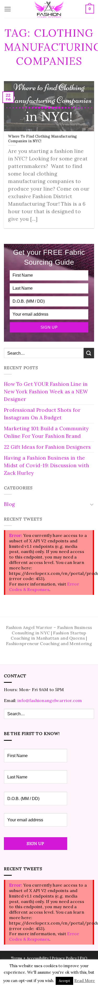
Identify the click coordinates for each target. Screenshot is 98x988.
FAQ (83, 958)
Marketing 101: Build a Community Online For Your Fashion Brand (46, 432)
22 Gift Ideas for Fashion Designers (47, 447)
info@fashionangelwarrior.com (50, 700)
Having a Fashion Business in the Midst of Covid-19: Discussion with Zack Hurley (46, 465)
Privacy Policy (64, 958)
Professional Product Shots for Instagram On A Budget (42, 414)
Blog (9, 504)
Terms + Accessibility (30, 958)
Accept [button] (64, 981)
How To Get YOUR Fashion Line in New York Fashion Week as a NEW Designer (46, 391)
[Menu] (7, 9)
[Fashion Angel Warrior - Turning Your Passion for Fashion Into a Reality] (49, 9)
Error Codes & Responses (44, 586)
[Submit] (89, 353)
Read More (84, 980)
